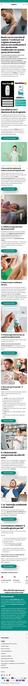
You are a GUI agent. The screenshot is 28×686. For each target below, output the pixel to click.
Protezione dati (5, 646)
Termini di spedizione (6, 651)
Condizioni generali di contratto (9, 643)
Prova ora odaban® (9, 519)
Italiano (3, 672)
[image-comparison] (14, 152)
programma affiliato (6, 656)
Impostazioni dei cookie (7, 658)
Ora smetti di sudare (9, 189)
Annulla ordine (4, 667)
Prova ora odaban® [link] (9, 566)
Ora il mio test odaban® (10, 138)
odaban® (7, 683)
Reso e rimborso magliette (8, 661)
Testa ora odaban (8, 420)
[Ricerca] (24, 4)
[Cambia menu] (1, 4)
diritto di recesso (5, 648)
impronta (3, 653)
